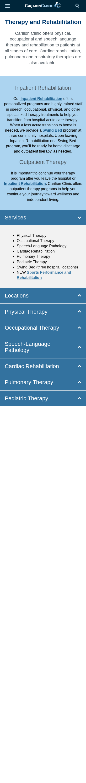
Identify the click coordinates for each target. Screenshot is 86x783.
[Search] (78, 6)
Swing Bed (52, 130)
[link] (43, 6)
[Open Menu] (7, 6)
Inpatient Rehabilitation (41, 99)
